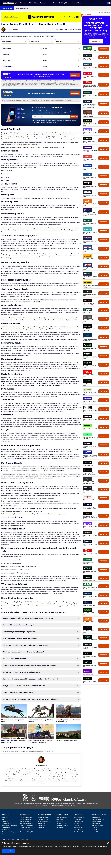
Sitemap (4, 834)
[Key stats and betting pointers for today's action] (14, 731)
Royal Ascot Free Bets (26, 829)
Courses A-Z (95, 827)
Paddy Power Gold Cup (62, 817)
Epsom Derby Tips (78, 829)
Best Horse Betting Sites (26, 823)
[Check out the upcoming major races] (14, 711)
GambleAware (81, 803)
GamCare (74, 803)
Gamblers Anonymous (92, 803)
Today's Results (7, 8)
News (55, 3)
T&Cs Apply (11, 83)
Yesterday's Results (21, 8)
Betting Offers (64, 3)
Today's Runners (96, 823)
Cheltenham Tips (78, 821)
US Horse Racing (6, 823)
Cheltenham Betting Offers (27, 831)
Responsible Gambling (8, 831)
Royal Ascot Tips (78, 827)
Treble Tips (76, 825)
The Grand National (43, 819)
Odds (49, 3)
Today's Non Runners (97, 825)
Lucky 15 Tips (77, 819)
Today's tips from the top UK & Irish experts (41, 720)
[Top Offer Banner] (41, 17)
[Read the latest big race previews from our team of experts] (41, 731)
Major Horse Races (96, 821)
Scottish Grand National (44, 821)
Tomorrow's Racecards (98, 819)
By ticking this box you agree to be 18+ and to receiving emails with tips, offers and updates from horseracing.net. (55, 121)
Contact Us (5, 821)
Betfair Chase (59, 819)
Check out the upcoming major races (12, 720)
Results (42, 3)
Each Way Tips (77, 823)
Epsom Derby (41, 823)
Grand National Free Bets (26, 825)
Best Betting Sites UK (25, 819)
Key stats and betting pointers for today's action (13, 741)
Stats (36, 3)
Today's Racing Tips (79, 817)
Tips (30, 3)
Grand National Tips (79, 831)
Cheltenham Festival (43, 817)
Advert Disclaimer (104, 12)
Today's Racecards (96, 817)
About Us (4, 817)
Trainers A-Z (95, 831)
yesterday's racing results (27, 144)
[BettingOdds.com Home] (9, 3)
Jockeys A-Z (95, 829)
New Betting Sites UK (25, 821)
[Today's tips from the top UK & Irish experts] (41, 711)
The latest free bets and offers (66, 740)
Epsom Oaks (41, 825)
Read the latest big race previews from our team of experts (40, 741)
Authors (4, 819)
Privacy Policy (6, 827)
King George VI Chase (61, 823)
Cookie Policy (5, 829)
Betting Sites (76, 3)
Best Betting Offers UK (26, 817)
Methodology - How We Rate (9, 825)
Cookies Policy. (102, 846)
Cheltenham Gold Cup (62, 825)
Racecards (23, 3)
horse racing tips (69, 139)
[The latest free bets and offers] (68, 731)
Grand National (60, 827)
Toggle (109, 3)
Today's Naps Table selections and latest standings (68, 720)
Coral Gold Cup (60, 821)
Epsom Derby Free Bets (26, 827)
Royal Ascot (41, 827)
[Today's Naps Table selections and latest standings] (68, 711)
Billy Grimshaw (13, 29)
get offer (103, 49)
